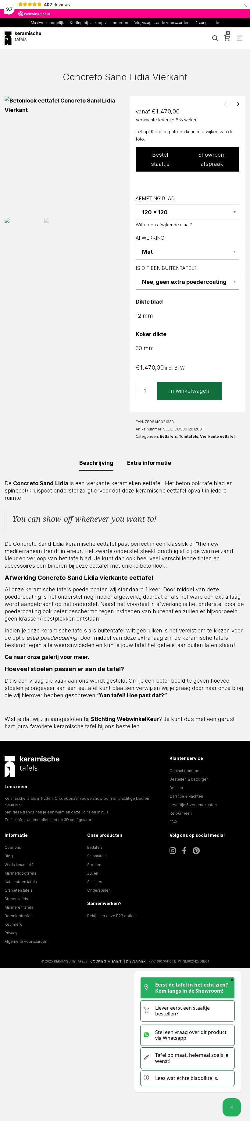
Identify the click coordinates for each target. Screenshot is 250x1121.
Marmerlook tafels (20, 873)
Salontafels (97, 856)
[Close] (232, 980)
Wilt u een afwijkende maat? (164, 224)
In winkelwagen (189, 391)
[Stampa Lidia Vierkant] (227, 103)
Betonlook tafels (19, 916)
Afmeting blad (155, 198)
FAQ (173, 822)
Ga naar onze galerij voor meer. (47, 657)
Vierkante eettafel (217, 436)
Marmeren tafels (19, 907)
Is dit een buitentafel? (166, 268)
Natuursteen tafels (21, 881)
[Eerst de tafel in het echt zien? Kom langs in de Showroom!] (232, 1107)
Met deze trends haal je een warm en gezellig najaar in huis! (57, 812)
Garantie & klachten (186, 796)
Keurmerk (13, 924)
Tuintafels (188, 436)
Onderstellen (99, 890)
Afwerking (150, 238)
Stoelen (94, 864)
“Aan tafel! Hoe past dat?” (132, 695)
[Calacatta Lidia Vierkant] (236, 103)
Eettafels (168, 436)
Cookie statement (106, 961)
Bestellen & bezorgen (189, 779)
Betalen (176, 787)
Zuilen (92, 873)
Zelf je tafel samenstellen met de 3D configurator (48, 819)
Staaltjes (94, 881)
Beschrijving (96, 463)
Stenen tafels (16, 898)
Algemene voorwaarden (26, 941)
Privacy (11, 933)
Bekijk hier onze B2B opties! (112, 916)
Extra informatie (149, 463)
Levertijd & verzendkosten (193, 804)
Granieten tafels (19, 890)
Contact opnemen (186, 770)
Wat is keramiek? (19, 864)
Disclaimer (136, 961)
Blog (9, 856)
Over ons (13, 847)
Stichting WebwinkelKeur (125, 719)
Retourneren (181, 813)
